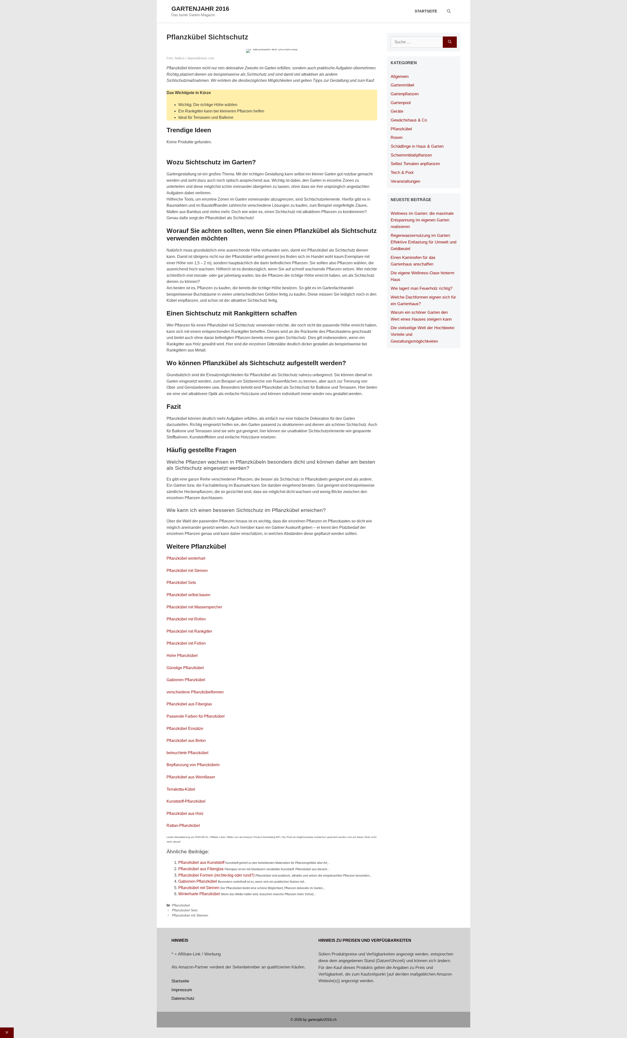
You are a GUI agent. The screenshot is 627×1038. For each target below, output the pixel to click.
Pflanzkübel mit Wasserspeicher (194, 607)
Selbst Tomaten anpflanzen (415, 163)
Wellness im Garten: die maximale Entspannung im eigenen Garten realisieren (422, 220)
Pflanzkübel (181, 905)
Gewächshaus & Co (409, 120)
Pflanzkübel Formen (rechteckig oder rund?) (216, 875)
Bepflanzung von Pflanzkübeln (193, 765)
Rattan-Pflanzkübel (183, 825)
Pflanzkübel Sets (181, 582)
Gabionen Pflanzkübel (186, 680)
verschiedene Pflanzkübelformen (195, 692)
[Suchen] (450, 42)
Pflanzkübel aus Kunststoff (201, 862)
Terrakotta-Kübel (181, 789)
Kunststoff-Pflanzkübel (186, 801)
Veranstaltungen (405, 181)
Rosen (396, 137)
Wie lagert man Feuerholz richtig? (421, 288)
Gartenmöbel (402, 85)
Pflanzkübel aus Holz (185, 813)
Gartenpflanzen (405, 94)
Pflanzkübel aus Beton (186, 740)
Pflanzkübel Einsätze (185, 728)
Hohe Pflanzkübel (182, 655)
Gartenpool (401, 102)
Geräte (397, 111)
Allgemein (400, 76)
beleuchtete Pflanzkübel (187, 753)
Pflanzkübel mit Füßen (186, 643)
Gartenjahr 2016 (200, 8)
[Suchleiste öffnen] (449, 11)
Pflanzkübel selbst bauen (188, 595)
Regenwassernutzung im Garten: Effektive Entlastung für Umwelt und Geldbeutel (423, 242)
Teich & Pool (402, 172)
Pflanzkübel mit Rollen (186, 619)
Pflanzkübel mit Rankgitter (189, 631)
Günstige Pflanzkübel (185, 668)
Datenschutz (182, 998)
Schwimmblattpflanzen (411, 155)
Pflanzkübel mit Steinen (187, 570)
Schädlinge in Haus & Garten (417, 146)
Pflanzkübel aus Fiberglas (189, 704)
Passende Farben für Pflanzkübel (196, 716)
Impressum (181, 990)
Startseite (426, 11)
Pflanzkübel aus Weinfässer (191, 777)
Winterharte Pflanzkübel (199, 894)
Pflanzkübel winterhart (186, 558)
